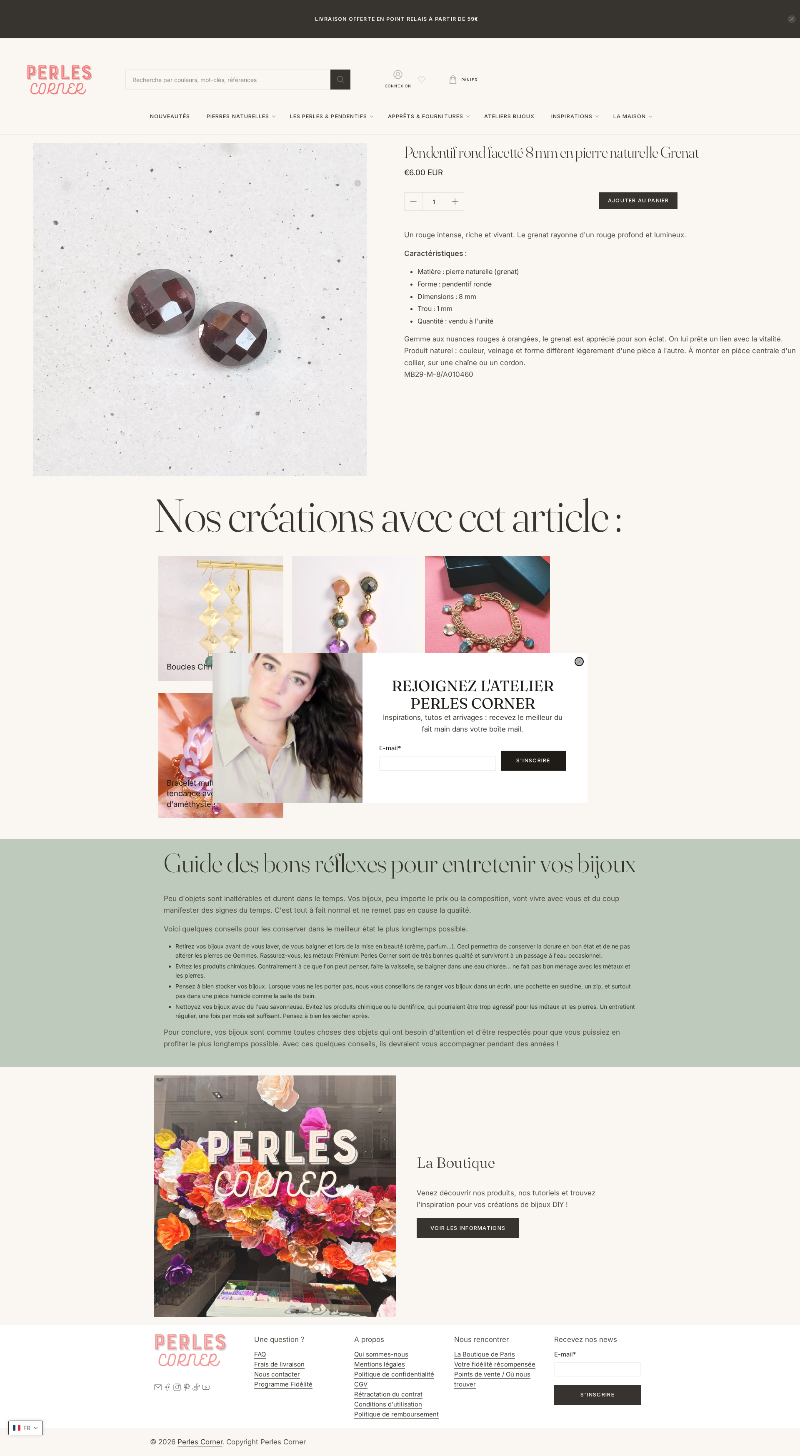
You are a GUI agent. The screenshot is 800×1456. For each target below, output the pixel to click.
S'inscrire (533, 760)
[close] (579, 661)
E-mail (390, 748)
